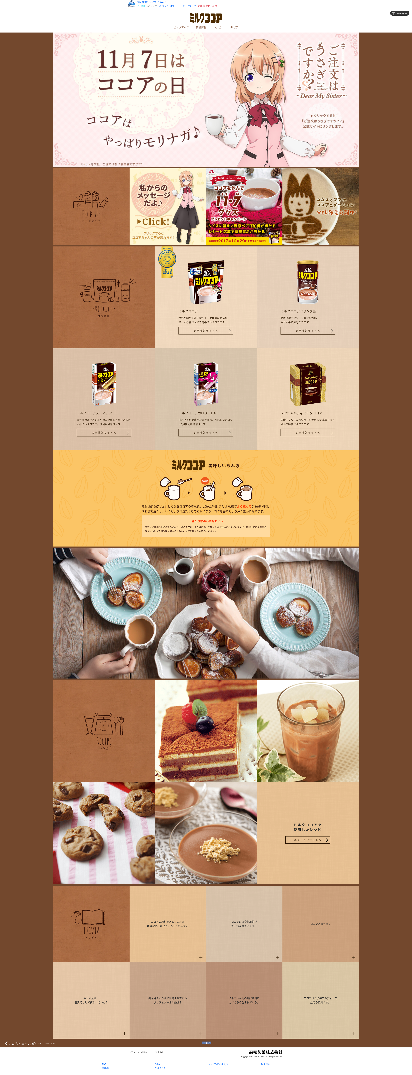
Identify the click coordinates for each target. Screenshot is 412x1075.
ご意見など (160, 1068)
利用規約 (265, 1064)
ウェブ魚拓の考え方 (218, 1064)
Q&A (157, 1064)
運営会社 (106, 1068)
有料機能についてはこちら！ (151, 2)
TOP (104, 1064)
